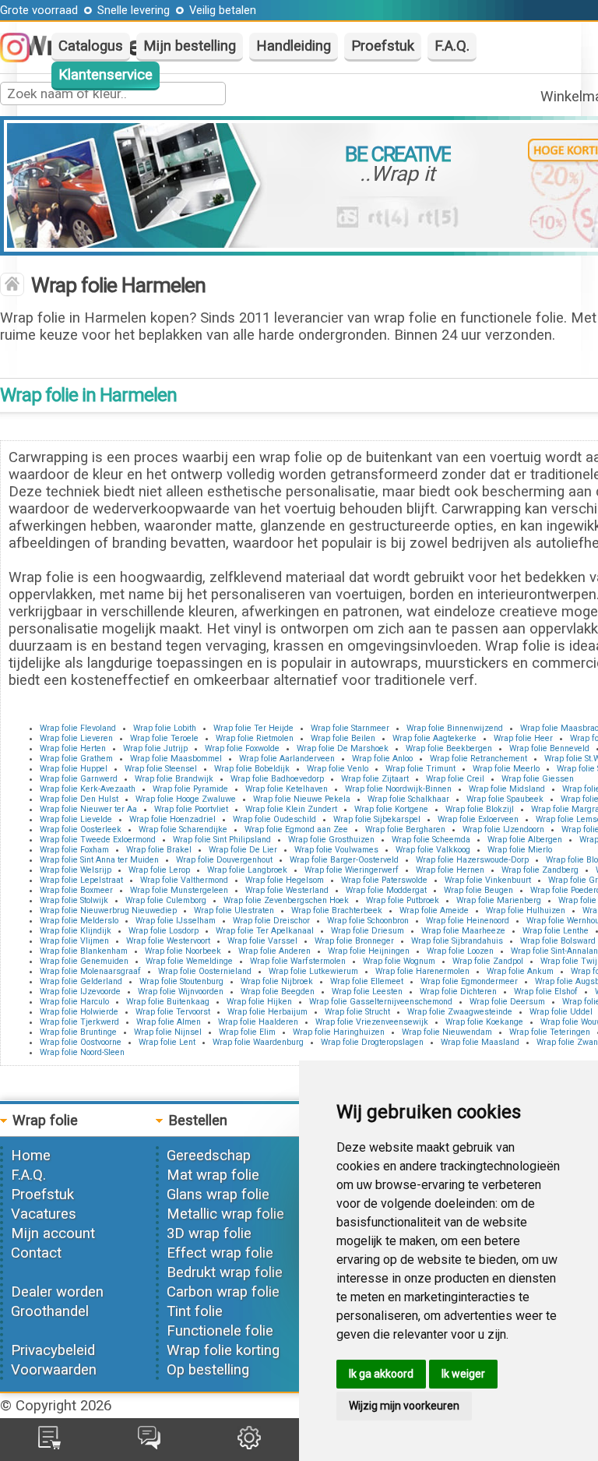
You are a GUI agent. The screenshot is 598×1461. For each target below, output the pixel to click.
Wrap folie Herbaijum (267, 1012)
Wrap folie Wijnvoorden (180, 991)
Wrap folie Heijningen (369, 951)
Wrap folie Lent (167, 1042)
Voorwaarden (54, 1369)
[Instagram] (22, 57)
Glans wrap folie (218, 1194)
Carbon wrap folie (223, 1291)
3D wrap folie (209, 1233)
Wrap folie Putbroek (402, 900)
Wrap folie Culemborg (165, 900)
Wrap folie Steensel (161, 769)
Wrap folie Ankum (520, 971)
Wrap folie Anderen (274, 951)
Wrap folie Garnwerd (79, 779)
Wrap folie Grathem (76, 758)
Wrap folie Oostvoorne (80, 1042)
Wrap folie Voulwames (336, 850)
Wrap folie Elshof (546, 991)
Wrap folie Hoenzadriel (172, 819)
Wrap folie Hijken (259, 1002)
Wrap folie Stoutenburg (181, 981)
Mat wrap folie (213, 1175)
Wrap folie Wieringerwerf (351, 870)
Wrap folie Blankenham (84, 951)
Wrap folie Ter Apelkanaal (265, 931)
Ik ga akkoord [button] (381, 1373)
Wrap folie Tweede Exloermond (98, 840)
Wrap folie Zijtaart (375, 779)
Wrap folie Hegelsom (284, 880)
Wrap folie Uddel (561, 1012)
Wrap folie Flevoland (78, 728)
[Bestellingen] (49, 1444)
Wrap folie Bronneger (354, 941)
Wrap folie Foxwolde (242, 748)
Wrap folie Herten (73, 748)
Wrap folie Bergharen (405, 829)
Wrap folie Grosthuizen (331, 840)
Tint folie (195, 1311)
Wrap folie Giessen (537, 779)
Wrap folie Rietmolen (255, 738)
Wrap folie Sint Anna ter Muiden (99, 860)
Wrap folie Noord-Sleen (82, 1052)
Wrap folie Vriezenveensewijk (371, 1022)
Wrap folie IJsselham (175, 921)
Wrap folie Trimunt (420, 769)
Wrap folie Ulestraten (234, 910)
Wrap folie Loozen (460, 951)
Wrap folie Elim (247, 1032)
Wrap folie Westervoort (168, 941)
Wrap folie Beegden (278, 991)
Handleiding (293, 46)
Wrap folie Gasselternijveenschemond (380, 1002)
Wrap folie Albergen (524, 840)
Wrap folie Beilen (343, 738)
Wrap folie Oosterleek (80, 829)
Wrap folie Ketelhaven (286, 789)
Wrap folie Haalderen (258, 1022)
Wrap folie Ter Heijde (253, 728)
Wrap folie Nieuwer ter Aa (88, 809)
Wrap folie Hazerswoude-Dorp (472, 860)
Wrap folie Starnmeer (350, 728)
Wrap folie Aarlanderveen (287, 758)
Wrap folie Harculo (74, 1002)
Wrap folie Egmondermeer (469, 981)
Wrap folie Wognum (399, 961)
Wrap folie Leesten (367, 991)
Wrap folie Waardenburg (258, 1042)
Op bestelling (208, 1369)
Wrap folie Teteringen (549, 1032)
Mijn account (53, 1233)
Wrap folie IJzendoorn (503, 829)
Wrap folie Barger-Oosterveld (344, 860)
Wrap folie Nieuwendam (447, 1032)
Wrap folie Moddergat (386, 890)
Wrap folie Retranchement (478, 758)
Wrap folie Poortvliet (191, 809)
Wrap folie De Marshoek (343, 748)
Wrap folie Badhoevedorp (277, 779)
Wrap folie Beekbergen (449, 748)
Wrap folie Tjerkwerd (79, 1022)
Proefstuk (382, 46)
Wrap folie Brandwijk (174, 779)
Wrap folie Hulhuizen (525, 910)
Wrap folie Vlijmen (74, 941)
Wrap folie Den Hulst (79, 799)
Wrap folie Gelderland (81, 981)
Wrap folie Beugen (478, 890)
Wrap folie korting (223, 1350)
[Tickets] (149, 1444)
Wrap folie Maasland (480, 1042)
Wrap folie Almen (168, 1022)
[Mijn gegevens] (249, 1444)
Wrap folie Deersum (507, 1002)
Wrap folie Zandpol (487, 961)
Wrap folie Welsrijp (75, 870)
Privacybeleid (53, 1350)
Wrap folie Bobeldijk (252, 769)
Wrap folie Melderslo (79, 921)
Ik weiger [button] (463, 1373)
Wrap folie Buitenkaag (167, 1002)
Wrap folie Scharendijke (183, 829)
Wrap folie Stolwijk (74, 900)
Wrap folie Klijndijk (75, 931)
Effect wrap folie (220, 1253)
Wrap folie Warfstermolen (298, 961)
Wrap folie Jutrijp (155, 748)
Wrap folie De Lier (243, 850)
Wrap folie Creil (455, 779)
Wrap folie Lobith (164, 728)
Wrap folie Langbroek (247, 870)
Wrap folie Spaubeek (504, 799)
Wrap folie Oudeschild (274, 819)
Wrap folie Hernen (450, 870)
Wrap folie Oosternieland (205, 971)
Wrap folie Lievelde (76, 819)
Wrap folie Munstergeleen (179, 890)
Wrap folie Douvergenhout (224, 860)
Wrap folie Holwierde (79, 1012)
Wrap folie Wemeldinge (189, 961)
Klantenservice (105, 74)
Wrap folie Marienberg (498, 900)
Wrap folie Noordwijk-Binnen (398, 789)
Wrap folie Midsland (507, 789)
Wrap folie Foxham (74, 850)
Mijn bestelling (189, 46)
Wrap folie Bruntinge (78, 1032)
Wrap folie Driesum (367, 931)
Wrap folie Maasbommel (176, 758)
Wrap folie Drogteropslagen (372, 1042)
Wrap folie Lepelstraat (81, 880)
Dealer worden (57, 1291)
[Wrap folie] (12, 286)
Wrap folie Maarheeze (463, 931)
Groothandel (50, 1311)
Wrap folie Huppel (73, 769)
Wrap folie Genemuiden (84, 961)
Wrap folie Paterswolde (384, 880)
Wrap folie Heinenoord (467, 921)
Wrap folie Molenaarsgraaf (90, 971)
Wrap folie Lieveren (76, 738)
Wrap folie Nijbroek (277, 981)
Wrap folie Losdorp (163, 931)
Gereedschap (209, 1155)
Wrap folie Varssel (262, 941)
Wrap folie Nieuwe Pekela (301, 799)
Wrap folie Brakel (159, 850)
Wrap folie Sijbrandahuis (457, 941)
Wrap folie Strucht (357, 1012)
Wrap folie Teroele (164, 738)
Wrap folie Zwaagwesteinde (459, 1012)
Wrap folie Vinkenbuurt (488, 880)
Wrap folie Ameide (434, 910)
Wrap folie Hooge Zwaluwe (185, 799)
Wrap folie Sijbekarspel (376, 819)
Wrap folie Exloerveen (478, 819)
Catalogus (90, 46)
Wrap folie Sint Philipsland (222, 840)
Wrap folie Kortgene (391, 809)
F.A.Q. (452, 46)
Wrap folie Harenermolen (422, 971)
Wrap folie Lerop (159, 870)
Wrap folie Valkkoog (433, 850)
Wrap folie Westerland (287, 890)
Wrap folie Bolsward (558, 941)
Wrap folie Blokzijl (479, 809)
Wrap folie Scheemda (431, 840)
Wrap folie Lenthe (555, 931)
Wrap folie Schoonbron (368, 921)
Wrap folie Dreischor (271, 921)
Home (31, 1155)
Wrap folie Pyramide (190, 789)
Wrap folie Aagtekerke (434, 738)
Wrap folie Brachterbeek (336, 910)
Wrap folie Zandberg (540, 870)
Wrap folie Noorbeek (183, 951)
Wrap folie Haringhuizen (339, 1032)
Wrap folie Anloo (382, 758)
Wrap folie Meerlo (506, 769)
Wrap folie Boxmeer (76, 890)
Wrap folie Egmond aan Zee (296, 829)
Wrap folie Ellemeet (366, 981)
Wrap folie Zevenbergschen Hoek (286, 900)
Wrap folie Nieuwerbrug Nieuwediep (108, 910)
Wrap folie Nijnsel (168, 1032)
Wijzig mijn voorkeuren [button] (404, 1405)
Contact (36, 1253)
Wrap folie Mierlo (519, 850)
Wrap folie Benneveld (549, 748)
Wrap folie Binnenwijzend (454, 728)
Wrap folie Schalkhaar (408, 799)
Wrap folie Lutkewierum (313, 971)
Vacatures (43, 1214)
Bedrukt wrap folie (225, 1272)
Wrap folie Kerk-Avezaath (87, 789)
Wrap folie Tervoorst (172, 1012)
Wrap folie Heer (523, 738)
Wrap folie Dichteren (458, 991)
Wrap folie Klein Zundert (291, 809)
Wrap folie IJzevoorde (80, 991)
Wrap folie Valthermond (184, 880)
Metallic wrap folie (225, 1214)
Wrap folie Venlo (337, 769)
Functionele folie (220, 1330)
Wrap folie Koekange (484, 1022)
